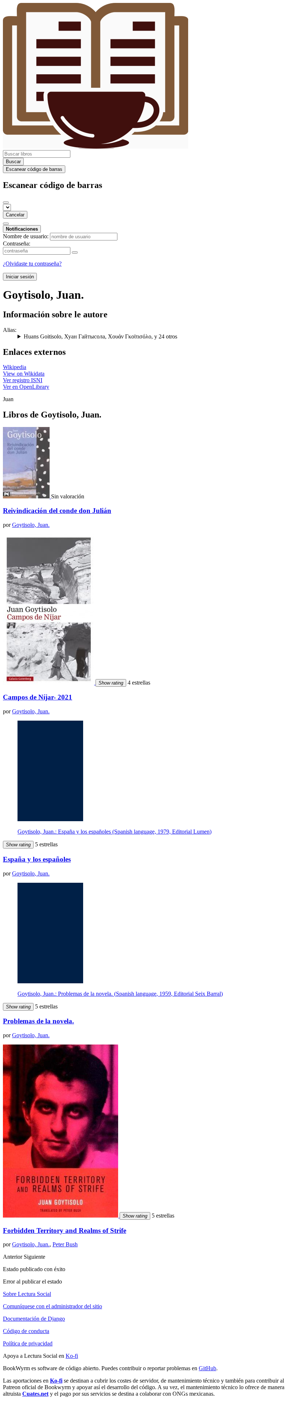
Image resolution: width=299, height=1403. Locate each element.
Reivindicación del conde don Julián (57, 510)
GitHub (207, 1368)
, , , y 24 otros (100, 336)
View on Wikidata (23, 374)
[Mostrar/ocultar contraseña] (75, 252)
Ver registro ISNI (22, 380)
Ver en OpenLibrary (26, 387)
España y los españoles (37, 859)
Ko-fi (72, 1356)
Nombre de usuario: (25, 236)
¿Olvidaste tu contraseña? (32, 263)
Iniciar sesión (20, 276)
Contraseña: (16, 243)
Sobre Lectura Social (27, 1294)
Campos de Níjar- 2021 (37, 697)
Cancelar (15, 214)
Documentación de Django (34, 1319)
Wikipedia (14, 367)
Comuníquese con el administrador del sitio (52, 1306)
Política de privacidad (28, 1343)
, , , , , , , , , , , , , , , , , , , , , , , (154, 336)
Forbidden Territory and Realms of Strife (64, 1230)
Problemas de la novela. (38, 1021)
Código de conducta (26, 1331)
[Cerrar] (6, 202)
